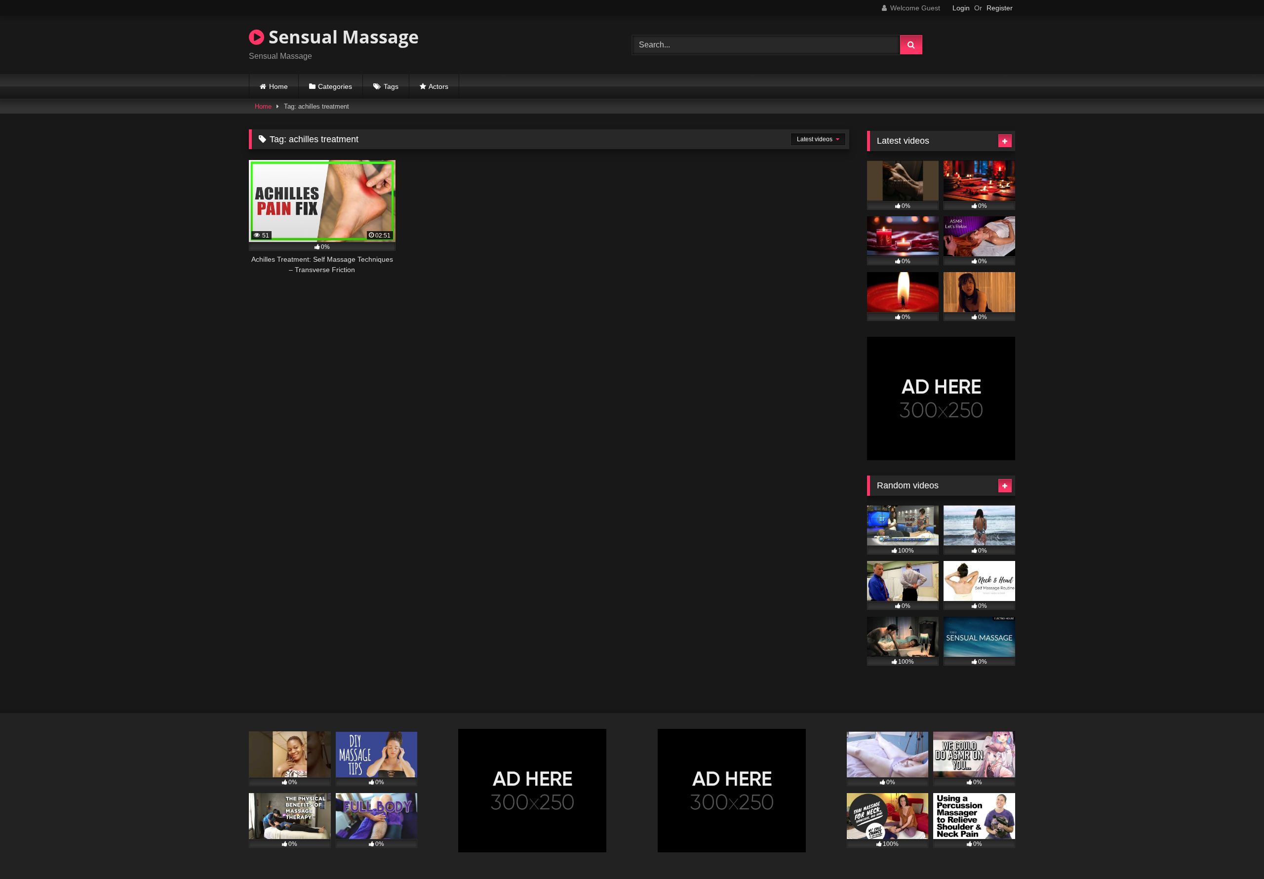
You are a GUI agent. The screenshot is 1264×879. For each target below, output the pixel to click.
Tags (391, 86)
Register (1000, 8)
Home (278, 86)
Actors (438, 86)
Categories (335, 86)
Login (961, 8)
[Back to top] (1233, 849)
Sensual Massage (341, 37)
